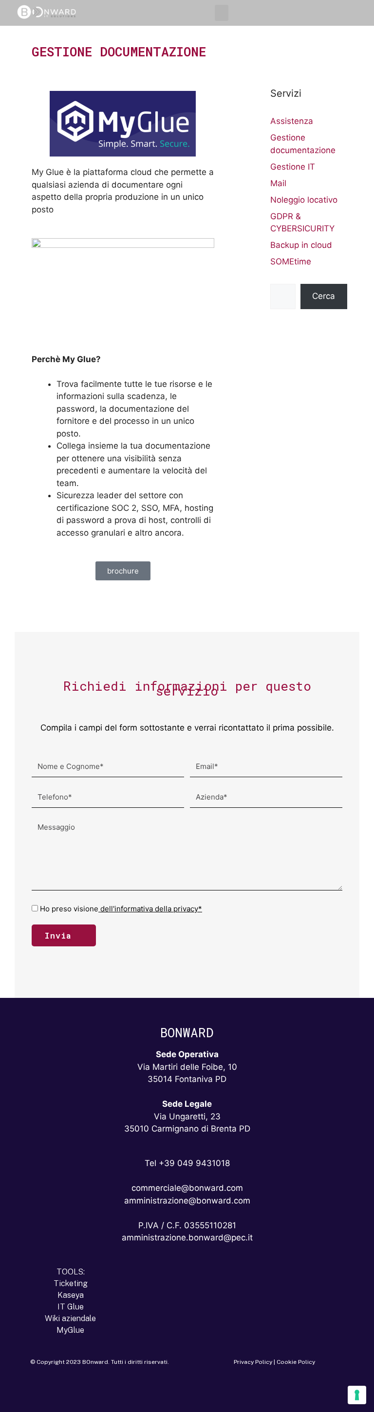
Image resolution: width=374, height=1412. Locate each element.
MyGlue (70, 1330)
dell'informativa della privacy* (150, 908)
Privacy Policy (253, 1362)
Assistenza (291, 121)
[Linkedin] (161, 1392)
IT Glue (70, 1306)
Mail (278, 183)
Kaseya (70, 1295)
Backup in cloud (301, 245)
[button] (221, 13)
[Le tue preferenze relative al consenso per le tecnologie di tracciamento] (357, 1395)
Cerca (323, 296)
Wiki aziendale (70, 1318)
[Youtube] (212, 1392)
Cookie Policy (296, 1362)
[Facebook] (187, 1392)
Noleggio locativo (303, 200)
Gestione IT (292, 167)
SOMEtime (290, 261)
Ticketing (71, 1283)
